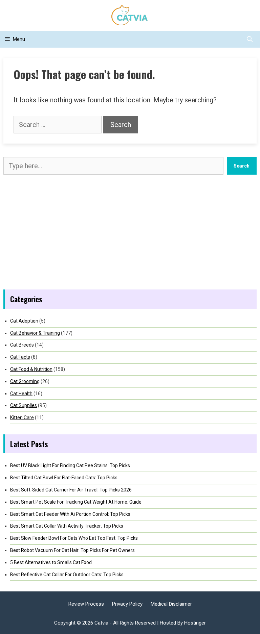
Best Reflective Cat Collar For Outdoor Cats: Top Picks (67, 574)
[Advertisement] (130, 232)
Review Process (86, 604)
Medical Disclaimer (171, 604)
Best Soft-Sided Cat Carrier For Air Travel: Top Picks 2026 (71, 489)
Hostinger (195, 623)
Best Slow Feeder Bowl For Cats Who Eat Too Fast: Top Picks (74, 538)
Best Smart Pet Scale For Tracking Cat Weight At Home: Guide (76, 502)
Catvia (101, 623)
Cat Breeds (22, 345)
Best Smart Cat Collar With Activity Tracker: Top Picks (66, 526)
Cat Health (21, 393)
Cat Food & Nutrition (31, 369)
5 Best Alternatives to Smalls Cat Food (51, 562)
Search (242, 166)
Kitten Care (22, 417)
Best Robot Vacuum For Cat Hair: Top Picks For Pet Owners (72, 550)
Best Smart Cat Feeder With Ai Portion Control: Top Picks (70, 514)
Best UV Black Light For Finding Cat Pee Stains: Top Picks (70, 465)
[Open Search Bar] (249, 39)
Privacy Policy (127, 604)
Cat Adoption (24, 321)
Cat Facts (20, 357)
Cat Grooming (25, 381)
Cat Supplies (23, 405)
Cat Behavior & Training (35, 333)
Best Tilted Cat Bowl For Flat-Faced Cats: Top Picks (63, 477)
